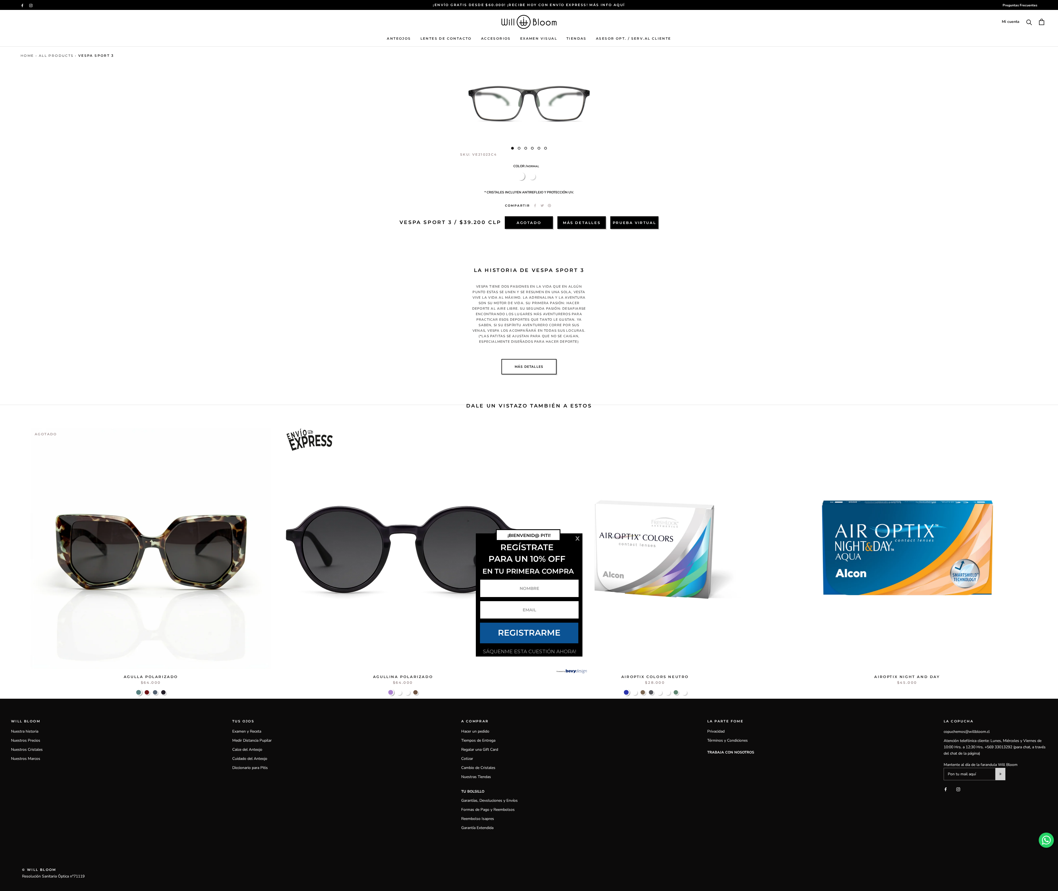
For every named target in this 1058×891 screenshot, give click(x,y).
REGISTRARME (529, 633)
